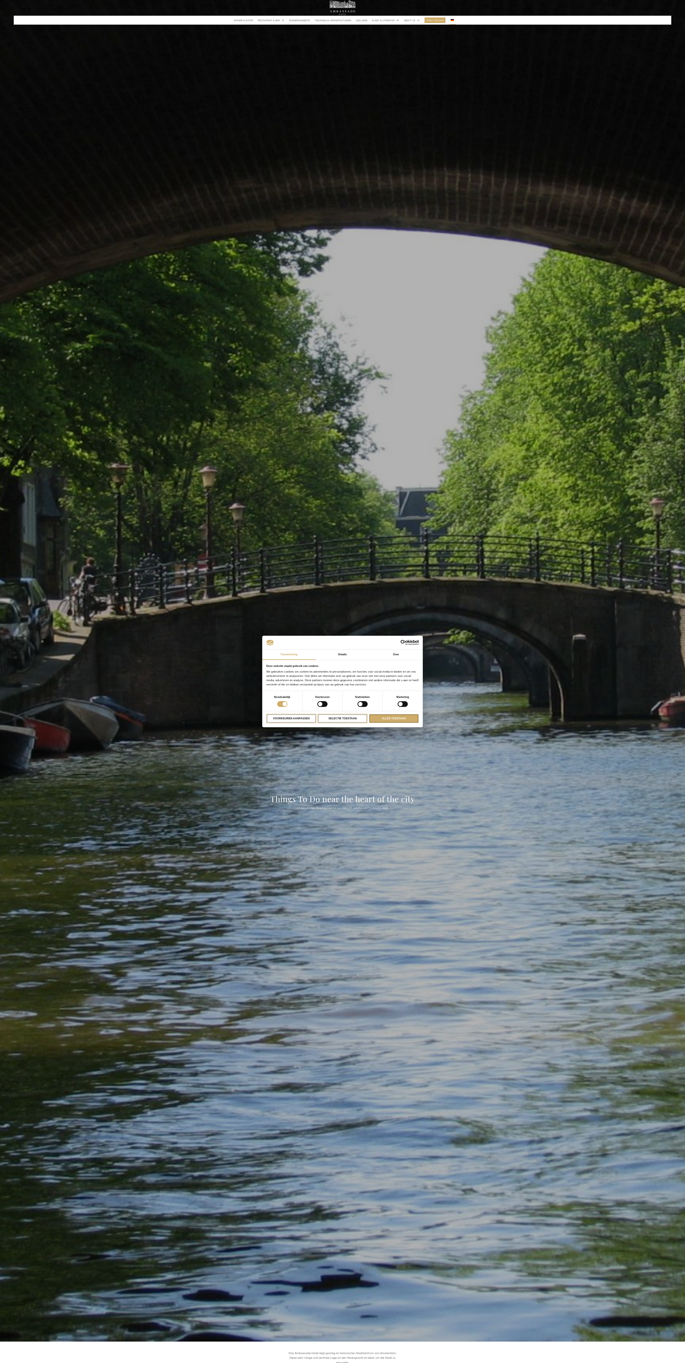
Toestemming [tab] (288, 654)
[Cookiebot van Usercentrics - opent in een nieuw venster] (403, 642)
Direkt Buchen (435, 20)
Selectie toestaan (342, 718)
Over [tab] (396, 654)
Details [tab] (342, 654)
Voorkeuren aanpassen (291, 718)
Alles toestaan (394, 718)
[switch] (322, 704)
